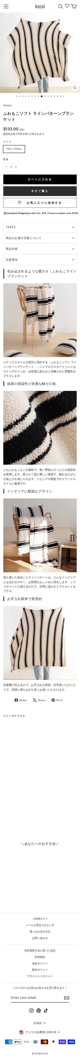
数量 (6, 159)
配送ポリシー (40, 969)
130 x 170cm (14, 148)
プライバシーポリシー (40, 976)
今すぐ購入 (40, 191)
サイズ (7, 141)
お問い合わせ (40, 938)
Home (6, 105)
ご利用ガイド (40, 918)
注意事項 (12, 259)
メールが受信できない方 (40, 925)
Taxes (11, 227)
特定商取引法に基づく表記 (40, 950)
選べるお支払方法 (40, 931)
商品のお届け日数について (24, 238)
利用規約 (40, 957)
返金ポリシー (40, 963)
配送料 (6, 134)
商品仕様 (12, 248)
